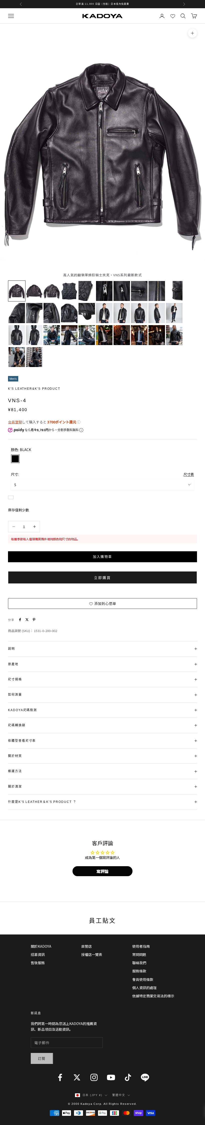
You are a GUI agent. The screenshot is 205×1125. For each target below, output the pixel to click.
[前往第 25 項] (87, 335)
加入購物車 (102, 557)
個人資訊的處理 (144, 987)
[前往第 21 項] (17, 335)
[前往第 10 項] (174, 291)
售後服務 (38, 962)
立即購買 (102, 578)
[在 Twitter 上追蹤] (77, 1077)
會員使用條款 (142, 979)
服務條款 (139, 970)
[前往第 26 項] (104, 335)
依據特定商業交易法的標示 (153, 995)
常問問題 (139, 954)
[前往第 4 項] (69, 291)
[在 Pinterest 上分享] (34, 620)
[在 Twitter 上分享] (27, 620)
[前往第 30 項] (174, 335)
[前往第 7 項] (121, 291)
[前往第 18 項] (139, 312)
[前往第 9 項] (157, 291)
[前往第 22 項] (34, 335)
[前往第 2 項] (34, 291)
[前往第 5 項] (87, 291)
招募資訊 (38, 954)
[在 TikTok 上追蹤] (128, 1077)
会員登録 (15, 421)
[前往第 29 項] (157, 335)
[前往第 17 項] (121, 312)
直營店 (86, 946)
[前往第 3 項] (51, 291)
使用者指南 (141, 946)
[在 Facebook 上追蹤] (60, 1077)
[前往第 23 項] (51, 335)
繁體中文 (118, 1095)
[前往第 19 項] (157, 312)
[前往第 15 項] (87, 312)
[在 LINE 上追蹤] (145, 1077)
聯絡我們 (139, 962)
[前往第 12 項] (34, 312)
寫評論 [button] (102, 871)
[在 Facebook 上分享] (20, 620)
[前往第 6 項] (104, 291)
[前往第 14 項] (69, 312)
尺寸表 (189, 474)
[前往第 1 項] (17, 291)
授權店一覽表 (91, 954)
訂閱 (42, 1058)
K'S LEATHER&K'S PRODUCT (34, 388)
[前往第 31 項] (17, 357)
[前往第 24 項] (69, 335)
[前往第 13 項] (51, 312)
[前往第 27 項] (121, 335)
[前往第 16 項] (104, 312)
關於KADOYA (41, 946)
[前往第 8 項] (139, 291)
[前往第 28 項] (139, 335)
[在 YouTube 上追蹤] (111, 1077)
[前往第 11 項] (17, 312)
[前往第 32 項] (34, 357)
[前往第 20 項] (174, 312)
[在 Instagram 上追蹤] (94, 1077)
